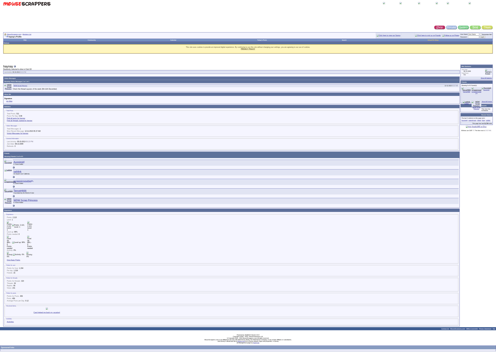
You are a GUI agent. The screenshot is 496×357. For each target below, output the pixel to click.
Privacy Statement (485, 328)
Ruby (483, 120)
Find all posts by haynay (16, 118)
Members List (27, 34)
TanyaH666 (20, 190)
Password (463, 37)
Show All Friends (487, 101)
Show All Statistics (486, 78)
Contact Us (445, 328)
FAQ (25, 40)
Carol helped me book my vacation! (47, 312)
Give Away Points (13, 260)
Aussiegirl (19, 162)
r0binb (479, 120)
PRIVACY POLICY (248, 49)
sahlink (17, 171)
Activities (10, 322)
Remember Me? (487, 34)
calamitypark (472, 120)
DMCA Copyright (472, 328)
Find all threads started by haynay (19, 121)
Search (344, 40)
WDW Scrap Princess (20, 85)
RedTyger (256, 343)
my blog (9, 101)
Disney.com (241, 341)
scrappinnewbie (22, 181)
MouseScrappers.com (14, 34)
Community (92, 40)
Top (494, 328)
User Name (464, 34)
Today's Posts (262, 40)
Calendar (173, 40)
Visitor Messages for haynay (17, 133)
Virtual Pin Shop (433, 40)
